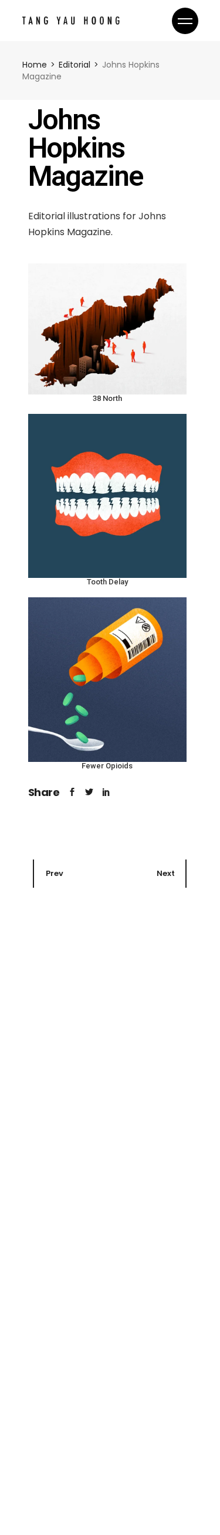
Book (41, 1271)
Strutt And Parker (77, 1099)
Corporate (54, 1081)
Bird (41, 1511)
